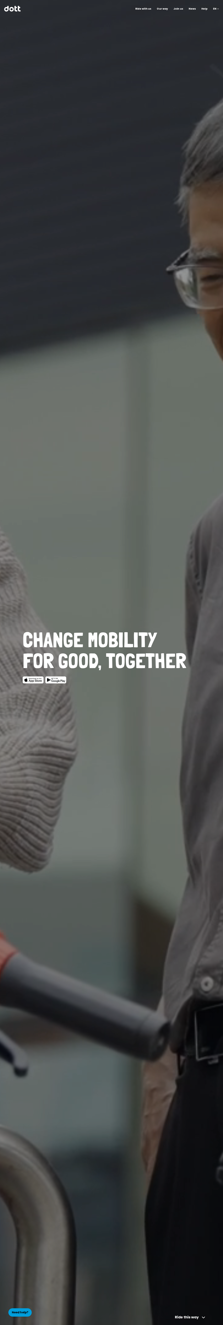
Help (204, 8)
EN (214, 8)
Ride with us (143, 8)
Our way (162, 8)
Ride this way (187, 1317)
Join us (178, 8)
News (192, 8)
